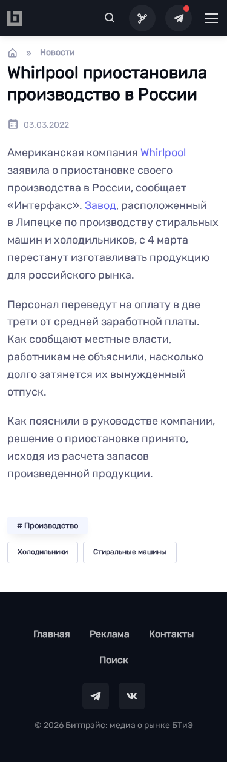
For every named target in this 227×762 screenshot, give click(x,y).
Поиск (113, 660)
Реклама (110, 634)
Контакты (171, 634)
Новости (57, 52)
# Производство (47, 525)
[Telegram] (178, 18)
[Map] (142, 18)
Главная (51, 634)
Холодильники (43, 552)
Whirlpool (163, 152)
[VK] (132, 696)
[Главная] (12, 52)
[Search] (110, 18)
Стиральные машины (129, 552)
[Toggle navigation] (211, 18)
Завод (100, 205)
